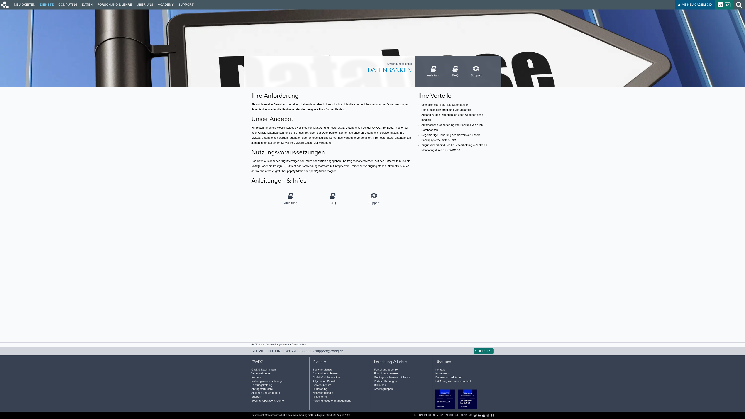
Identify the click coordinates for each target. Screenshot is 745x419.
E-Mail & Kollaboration (326, 377)
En (727, 4)
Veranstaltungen (261, 373)
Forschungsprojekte (386, 373)
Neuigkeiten (24, 4)
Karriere (256, 377)
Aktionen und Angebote (265, 392)
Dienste (47, 4)
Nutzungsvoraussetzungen (267, 381)
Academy (166, 4)
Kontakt (440, 369)
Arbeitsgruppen (383, 389)
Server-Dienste (322, 385)
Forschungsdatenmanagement (332, 400)
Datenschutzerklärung (448, 377)
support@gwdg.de (329, 351)
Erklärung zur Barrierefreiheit (453, 381)
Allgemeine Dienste (324, 381)
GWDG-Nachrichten (263, 369)
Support (186, 4)
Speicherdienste (323, 369)
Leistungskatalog (261, 385)
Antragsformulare (262, 389)
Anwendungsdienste (325, 373)
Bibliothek (380, 385)
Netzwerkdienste (323, 392)
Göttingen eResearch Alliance (392, 377)
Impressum (442, 373)
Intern (418, 415)
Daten (87, 4)
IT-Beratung (320, 389)
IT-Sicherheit (320, 396)
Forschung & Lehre (114, 4)
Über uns (145, 4)
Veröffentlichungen (385, 381)
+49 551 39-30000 (298, 351)
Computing (67, 4)
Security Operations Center (268, 400)
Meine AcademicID (697, 4)
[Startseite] (4, 7)
